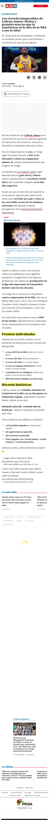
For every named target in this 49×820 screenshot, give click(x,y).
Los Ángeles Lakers (26, 172)
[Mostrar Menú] (2, 6)
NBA (30, 152)
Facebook (28, 77)
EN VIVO (40, 6)
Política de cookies (15, 795)
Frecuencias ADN (16, 792)
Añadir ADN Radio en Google (17, 94)
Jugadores (30, 521)
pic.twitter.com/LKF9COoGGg (17, 479)
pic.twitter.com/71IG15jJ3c (16, 461)
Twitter (34, 77)
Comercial (4, 792)
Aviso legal (27, 792)
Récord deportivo (36, 517)
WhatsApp (45, 77)
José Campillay (8, 83)
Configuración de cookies (32, 795)
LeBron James (9, 517)
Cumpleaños (9, 521)
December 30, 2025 (31, 464)
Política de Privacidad (41, 792)
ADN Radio (11, 6)
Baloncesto (9, 524)
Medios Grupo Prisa (24, 808)
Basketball (10, 14)
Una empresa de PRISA (24, 802)
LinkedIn (39, 77)
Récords (22, 517)
